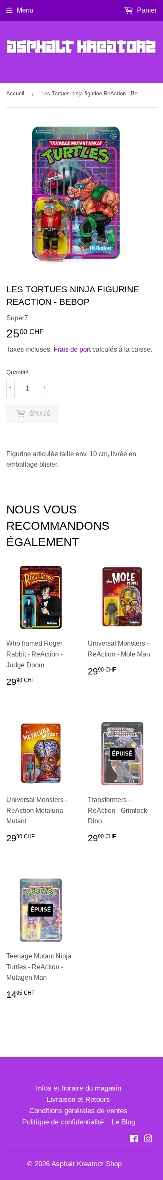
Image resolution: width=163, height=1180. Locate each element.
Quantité (17, 372)
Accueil (15, 93)
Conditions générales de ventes (78, 1111)
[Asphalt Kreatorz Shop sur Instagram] (148, 1139)
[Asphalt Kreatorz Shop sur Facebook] (134, 1139)
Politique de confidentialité (63, 1122)
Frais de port (72, 349)
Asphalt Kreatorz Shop (86, 1164)
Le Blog (123, 1122)
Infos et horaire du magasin (78, 1088)
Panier (146, 10)
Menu (25, 10)
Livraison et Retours (78, 1099)
